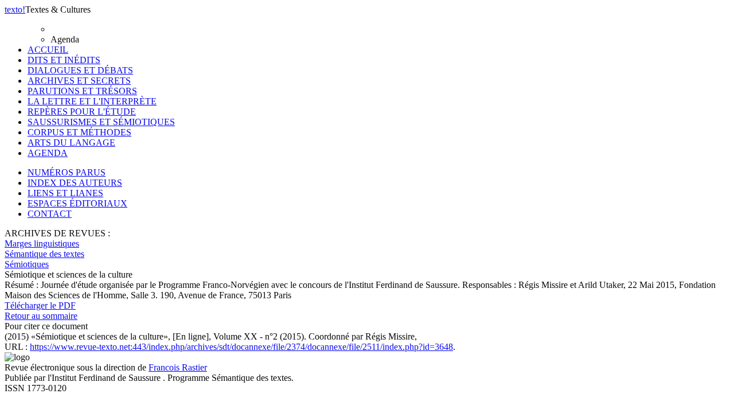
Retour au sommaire (41, 316)
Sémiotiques (27, 264)
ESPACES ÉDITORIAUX (77, 203)
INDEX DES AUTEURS (75, 183)
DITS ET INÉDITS (64, 60)
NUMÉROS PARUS (67, 172)
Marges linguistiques (42, 243)
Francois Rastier (178, 367)
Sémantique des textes (44, 254)
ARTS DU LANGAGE (71, 142)
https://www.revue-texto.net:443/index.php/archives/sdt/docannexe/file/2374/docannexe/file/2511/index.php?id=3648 (241, 347)
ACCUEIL (48, 49)
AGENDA (48, 153)
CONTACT (50, 214)
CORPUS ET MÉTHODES (79, 132)
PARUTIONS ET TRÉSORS (82, 91)
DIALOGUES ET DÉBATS (80, 70)
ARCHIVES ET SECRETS (79, 80)
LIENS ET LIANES (65, 193)
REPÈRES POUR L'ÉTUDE (82, 111)
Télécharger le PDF (40, 305)
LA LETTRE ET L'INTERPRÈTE (92, 101)
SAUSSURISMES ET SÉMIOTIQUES (101, 122)
